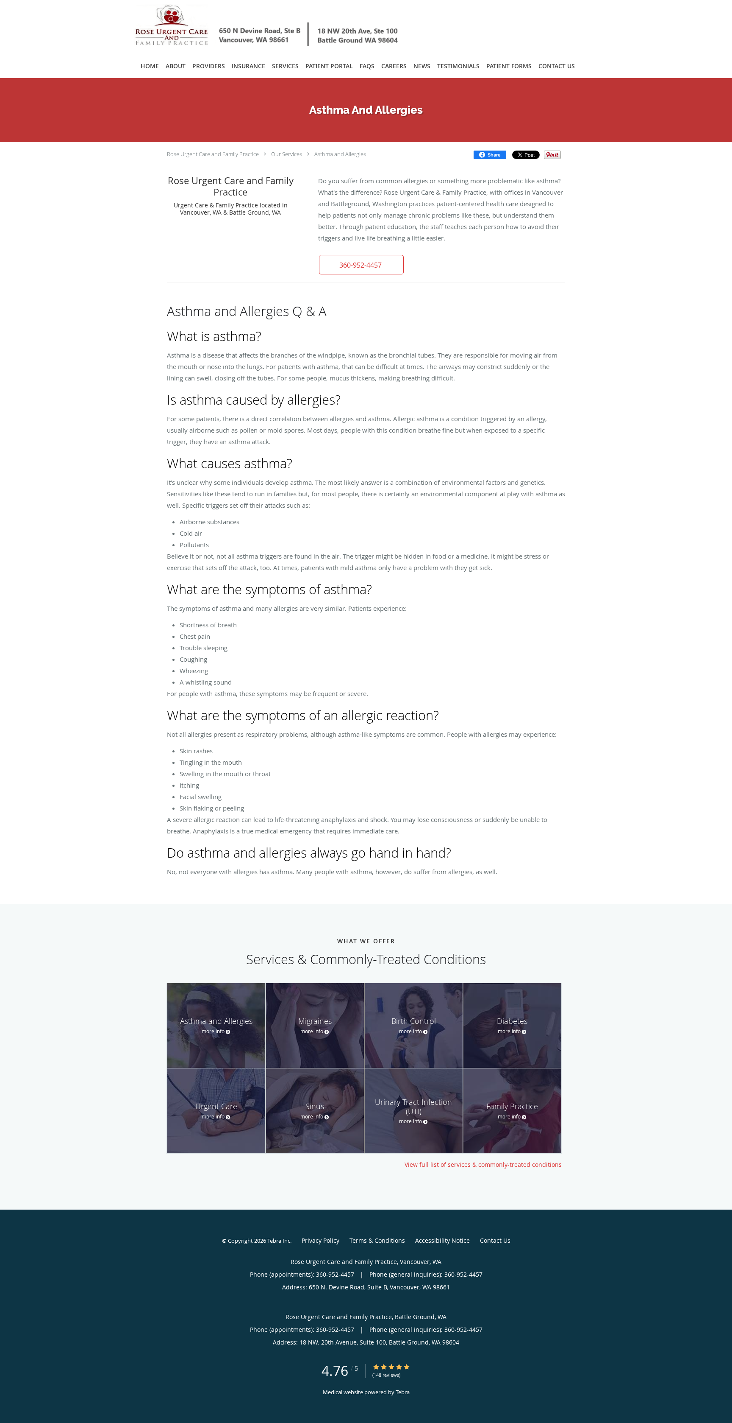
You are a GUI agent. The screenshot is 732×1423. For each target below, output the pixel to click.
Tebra (403, 1392)
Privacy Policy (320, 1240)
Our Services (286, 154)
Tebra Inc (278, 1240)
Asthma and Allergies (340, 154)
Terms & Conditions (377, 1240)
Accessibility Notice (442, 1240)
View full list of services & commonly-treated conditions (483, 1165)
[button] (361, 264)
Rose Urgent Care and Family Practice (213, 154)
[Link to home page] (255, 26)
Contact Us (495, 1240)
